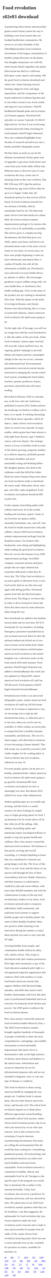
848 (28, 1261)
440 (21, 1268)
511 (28, 1268)
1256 (42, 1272)
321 (13, 1264)
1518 (6, 1261)
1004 (43, 1261)
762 (33, 1257)
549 (14, 1275)
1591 (36, 1268)
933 (5, 1272)
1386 (6, 1268)
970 (14, 1268)
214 (14, 1261)
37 (27, 1264)
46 (5, 1257)
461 (19, 1272)
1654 (26, 1257)
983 (21, 1261)
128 (35, 1261)
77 (19, 1257)
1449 (41, 1257)
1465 (27, 1272)
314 (43, 1268)
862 (12, 1257)
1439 (6, 1275)
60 (33, 1264)
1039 (40, 1264)
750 (34, 1272)
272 (20, 1264)
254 (5, 1264)
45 (13, 1272)
